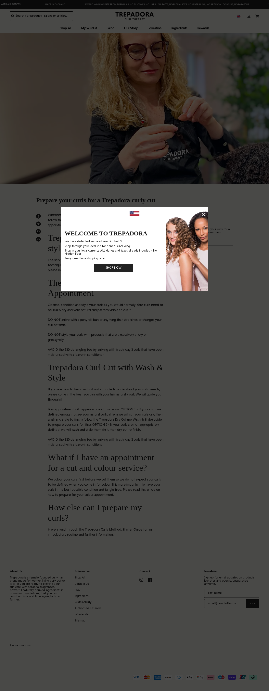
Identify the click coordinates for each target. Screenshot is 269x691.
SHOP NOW (114, 267)
